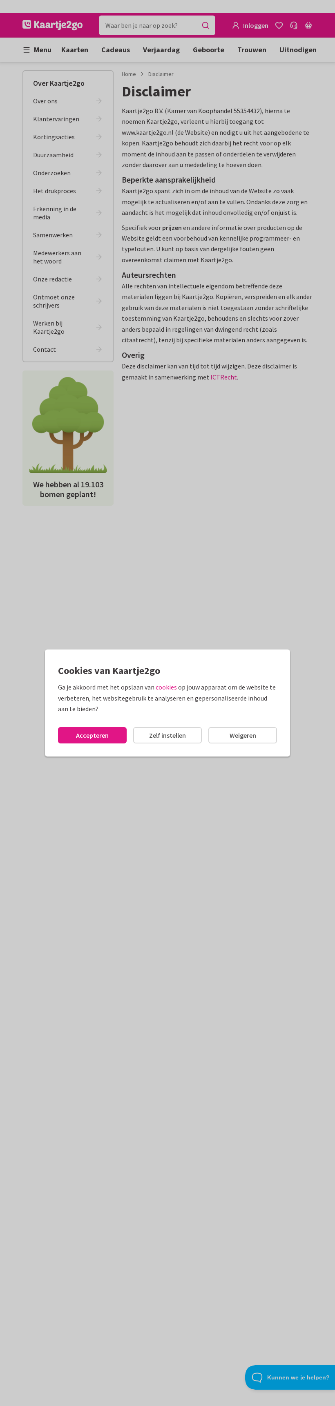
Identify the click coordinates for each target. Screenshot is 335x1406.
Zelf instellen (167, 735)
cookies (166, 687)
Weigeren (243, 735)
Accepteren (92, 735)
